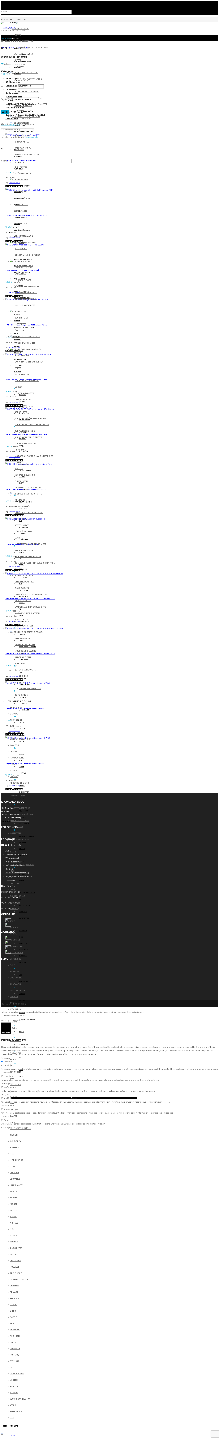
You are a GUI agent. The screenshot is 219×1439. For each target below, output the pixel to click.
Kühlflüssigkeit (13, 97)
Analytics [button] (5, 1095)
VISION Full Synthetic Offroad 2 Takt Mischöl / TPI (26, 215)
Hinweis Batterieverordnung (18, 876)
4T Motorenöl (12, 82)
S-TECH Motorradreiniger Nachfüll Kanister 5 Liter (26, 325)
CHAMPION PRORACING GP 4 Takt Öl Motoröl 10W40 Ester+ (30, 654)
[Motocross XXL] (8, 1436)
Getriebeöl (11, 89)
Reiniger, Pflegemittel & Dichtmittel (25, 115)
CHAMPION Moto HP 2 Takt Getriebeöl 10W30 (24, 763)
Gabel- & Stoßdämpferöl (18, 86)
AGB (7, 851)
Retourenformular (14, 865)
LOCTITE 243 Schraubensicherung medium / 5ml (25, 489)
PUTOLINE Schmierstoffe (19, 111)
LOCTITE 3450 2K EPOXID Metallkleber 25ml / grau (26, 434)
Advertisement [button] (7, 1106)
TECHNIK (24, 47)
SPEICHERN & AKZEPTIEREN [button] (14, 1127)
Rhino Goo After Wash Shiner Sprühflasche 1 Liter (26, 380)
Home (3, 47)
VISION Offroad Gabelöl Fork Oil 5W (20, 160)
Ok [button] (5, 1016)
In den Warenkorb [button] (14, 186)
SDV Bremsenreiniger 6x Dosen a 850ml (22, 270)
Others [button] (4, 1116)
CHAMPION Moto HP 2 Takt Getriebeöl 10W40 (24, 708)
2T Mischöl (11, 78)
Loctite (9, 100)
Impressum (10, 880)
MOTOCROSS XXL (13, 47)
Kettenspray (12, 93)
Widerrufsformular (14, 862)
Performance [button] (7, 1084)
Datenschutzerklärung (16, 854)
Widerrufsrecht (12, 858)
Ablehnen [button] (11, 1016)
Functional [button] (6, 1073)
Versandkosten (14, 183)
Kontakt (9, 869)
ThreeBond (11, 118)
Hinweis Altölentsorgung (17, 873)
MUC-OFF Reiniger (15, 108)
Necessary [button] (5, 1058)
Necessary (8, 1062)
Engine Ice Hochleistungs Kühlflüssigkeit (22, 544)
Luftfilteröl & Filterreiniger (19, 104)
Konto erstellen (32, 137)
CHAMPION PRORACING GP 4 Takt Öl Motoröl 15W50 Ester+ (30, 599)
